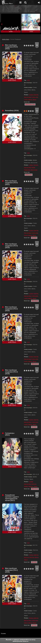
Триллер (30, 486)
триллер (35, 165)
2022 (28, 80)
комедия (36, 94)
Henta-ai (9, 2)
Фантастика (34, 170)
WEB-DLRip (35, 301)
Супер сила (34, 97)
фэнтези (33, 484)
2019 (28, 279)
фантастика (27, 97)
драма (31, 165)
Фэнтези (31, 557)
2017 (28, 543)
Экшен (34, 99)
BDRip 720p (28, 174)
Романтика (27, 170)
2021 (28, 216)
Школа (30, 99)
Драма (33, 167)
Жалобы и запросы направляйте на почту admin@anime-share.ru (20, 640)
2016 (28, 153)
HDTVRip (34, 237)
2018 (28, 405)
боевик (31, 94)
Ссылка (3, 633)
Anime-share (5, 39)
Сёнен (26, 99)
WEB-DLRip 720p (30, 104)
